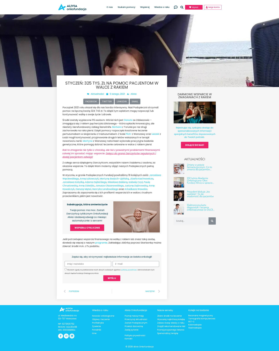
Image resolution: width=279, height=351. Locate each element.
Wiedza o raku (161, 7)
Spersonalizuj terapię (167, 333)
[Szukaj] (212, 221)
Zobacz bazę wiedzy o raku (170, 322)
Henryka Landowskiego (105, 189)
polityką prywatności (129, 270)
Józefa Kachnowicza (141, 178)
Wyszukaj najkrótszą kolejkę (171, 319)
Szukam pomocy (126, 7)
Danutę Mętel (83, 189)
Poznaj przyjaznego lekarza (170, 329)
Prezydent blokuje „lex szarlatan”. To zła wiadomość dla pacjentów (200, 194)
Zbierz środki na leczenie (169, 315)
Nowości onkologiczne (103, 315)
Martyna (87, 141)
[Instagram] (66, 336)
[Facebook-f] (60, 336)
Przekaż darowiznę (134, 326)
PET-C (191, 321)
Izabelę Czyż (136, 182)
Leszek (155, 134)
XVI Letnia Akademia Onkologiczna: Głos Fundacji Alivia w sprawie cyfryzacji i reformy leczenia (201, 181)
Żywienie (96, 326)
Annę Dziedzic (86, 185)
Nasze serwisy (165, 310)
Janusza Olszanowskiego (109, 185)
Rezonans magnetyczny (200, 315)
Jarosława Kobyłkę (73, 182)
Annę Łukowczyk (89, 178)
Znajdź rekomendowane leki (171, 326)
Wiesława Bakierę (118, 182)
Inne (94, 333)
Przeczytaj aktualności (136, 319)
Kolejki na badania (198, 310)
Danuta (128, 120)
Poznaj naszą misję (134, 315)
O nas (110, 7)
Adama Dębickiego (96, 182)
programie (101, 242)
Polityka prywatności (135, 335)
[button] (182, 7)
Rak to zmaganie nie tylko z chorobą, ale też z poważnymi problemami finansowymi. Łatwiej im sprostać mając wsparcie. (111, 153)
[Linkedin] (71, 336)
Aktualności (97, 94)
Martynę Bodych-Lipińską (114, 178)
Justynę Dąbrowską (136, 185)
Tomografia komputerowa (201, 318)
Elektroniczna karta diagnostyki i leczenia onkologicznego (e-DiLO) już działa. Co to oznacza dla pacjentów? (200, 209)
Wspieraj (144, 7)
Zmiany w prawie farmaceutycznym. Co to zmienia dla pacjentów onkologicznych (199, 168)
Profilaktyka (98, 322)
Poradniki (96, 329)
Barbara (117, 127)
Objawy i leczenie (101, 319)
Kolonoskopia (195, 324)
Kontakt (129, 338)
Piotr (128, 134)
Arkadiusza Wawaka (136, 189)
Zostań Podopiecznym (136, 322)
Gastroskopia (195, 327)
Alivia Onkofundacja (136, 310)
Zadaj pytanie (131, 329)
